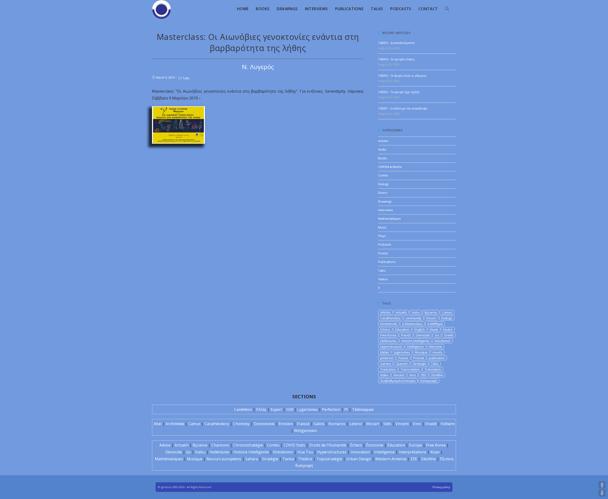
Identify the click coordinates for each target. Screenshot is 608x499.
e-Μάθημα (435, 324)
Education (402, 329)
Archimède (175, 423)
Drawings (385, 201)
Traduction (388, 369)
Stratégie (270, 458)
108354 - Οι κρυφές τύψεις (397, 59)
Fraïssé (303, 423)
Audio (382, 149)
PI (346, 409)
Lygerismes (307, 409)
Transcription (410, 369)
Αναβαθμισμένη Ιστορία (397, 381)
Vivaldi (431, 423)
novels (437, 352)
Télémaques (363, 409)
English (419, 329)
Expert (276, 409)
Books (382, 158)
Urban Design (358, 458)
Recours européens (223, 458)
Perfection (331, 409)
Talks (186, 78)
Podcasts (384, 244)
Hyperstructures (332, 452)
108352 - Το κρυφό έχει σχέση (398, 92)
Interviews (385, 210)
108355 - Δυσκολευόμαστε (396, 43)
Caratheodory (390, 318)
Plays (382, 236)
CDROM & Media (390, 167)
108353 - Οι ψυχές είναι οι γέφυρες (402, 76)
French (406, 335)
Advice (165, 445)
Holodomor (442, 341)
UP (602, 484)
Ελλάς (261, 409)
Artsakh (401, 312)
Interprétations (412, 452)
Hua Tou (305, 452)
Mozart (372, 423)
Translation (433, 369)
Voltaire (448, 423)
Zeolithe (437, 375)
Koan (435, 452)
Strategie (419, 363)
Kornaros (336, 423)
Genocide (423, 335)
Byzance (431, 312)
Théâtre (305, 458)
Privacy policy (441, 487)
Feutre (447, 329)
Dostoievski (388, 324)
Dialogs (383, 184)
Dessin (431, 318)
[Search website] (447, 9)
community (413, 318)
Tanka (288, 458)
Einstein (286, 423)
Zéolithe (428, 458)
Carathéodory (216, 423)
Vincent (399, 375)
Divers (382, 192)
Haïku (200, 452)
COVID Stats (294, 445)
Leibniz (355, 423)
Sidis (387, 423)
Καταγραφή (428, 381)
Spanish (402, 363)
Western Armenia (390, 458)
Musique (421, 352)
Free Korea (388, 335)
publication (437, 358)
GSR (289, 409)
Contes (383, 175)
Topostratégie (329, 458)
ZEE (423, 375)
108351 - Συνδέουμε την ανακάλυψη (402, 108)
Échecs (356, 445)
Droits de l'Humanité (327, 445)
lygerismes (402, 352)
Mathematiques (389, 218)
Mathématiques (169, 458)
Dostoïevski (264, 423)
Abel (158, 423)
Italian (384, 352)
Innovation (360, 452)
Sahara (385, 363)
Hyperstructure (391, 346)
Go (437, 335)
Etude (434, 329)
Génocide (174, 452)
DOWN (602, 493)
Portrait (418, 358)
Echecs (385, 329)
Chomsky (241, 423)
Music (382, 227)
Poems (383, 253)
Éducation (396, 445)
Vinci (412, 375)
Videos (383, 279)
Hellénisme (219, 452)
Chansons (220, 445)
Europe (415, 445)
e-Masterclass (412, 324)
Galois (319, 423)
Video (384, 375)
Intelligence (415, 346)
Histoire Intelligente (415, 341)
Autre (416, 312)
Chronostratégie (248, 445)
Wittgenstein (305, 430)
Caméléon (243, 409)
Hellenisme (388, 341)
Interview (435, 346)
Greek (448, 335)
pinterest (386, 358)
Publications (387, 262)
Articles (383, 141)
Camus (447, 312)
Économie (374, 445)
